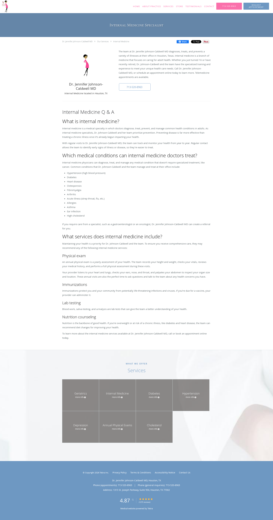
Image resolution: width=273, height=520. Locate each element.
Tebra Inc (104, 472)
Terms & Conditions (140, 472)
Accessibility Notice (165, 472)
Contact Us (184, 472)
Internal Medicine (121, 41)
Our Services (103, 41)
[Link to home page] (23, 6)
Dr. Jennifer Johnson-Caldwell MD (77, 41)
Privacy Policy (119, 472)
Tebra (150, 508)
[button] (256, 6)
